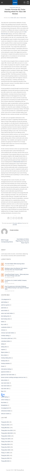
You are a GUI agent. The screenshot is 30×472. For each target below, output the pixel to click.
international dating (6, 369)
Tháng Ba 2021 (5, 422)
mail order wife (5, 388)
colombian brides (5, 341)
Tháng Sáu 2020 (5, 447)
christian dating (5, 335)
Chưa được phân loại (15, 7)
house (2, 366)
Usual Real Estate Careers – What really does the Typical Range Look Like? (17, 275)
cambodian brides (5, 327)
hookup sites (4, 360)
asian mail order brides (7, 313)
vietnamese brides (6, 410)
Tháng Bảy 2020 (5, 444)
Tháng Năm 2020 (5, 450)
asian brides (4, 310)
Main (2, 391)
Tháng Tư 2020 (5, 452)
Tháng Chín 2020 (5, 438)
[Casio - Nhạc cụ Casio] (15, 2)
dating (2, 344)
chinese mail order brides (7, 332)
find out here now (18, 161)
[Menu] (2, 2)
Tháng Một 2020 (5, 461)
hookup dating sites (6, 357)
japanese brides (5, 371)
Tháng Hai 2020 (5, 458)
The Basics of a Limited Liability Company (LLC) (16, 281)
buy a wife (3, 324)
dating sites (4, 346)
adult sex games (5, 305)
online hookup (4, 399)
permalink (15, 224)
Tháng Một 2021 (5, 427)
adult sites (3, 307)
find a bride (4, 355)
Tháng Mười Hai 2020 (7, 430)
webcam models (5, 413)
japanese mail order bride (7, 374)
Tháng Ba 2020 (5, 455)
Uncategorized (5, 408)
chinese (3, 330)
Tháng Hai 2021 (5, 424)
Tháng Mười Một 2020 (7, 433)
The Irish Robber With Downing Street (14, 263)
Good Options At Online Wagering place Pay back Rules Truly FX (22, 240)
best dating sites (5, 316)
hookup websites (5, 363)
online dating (4, 397)
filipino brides (4, 352)
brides (2, 321)
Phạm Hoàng (23, 17)
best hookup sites (5, 319)
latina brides (4, 380)
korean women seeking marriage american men (13, 377)
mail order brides (5, 385)
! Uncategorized (5, 299)
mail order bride (5, 383)
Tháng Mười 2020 (5, 436)
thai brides (3, 402)
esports (3, 349)
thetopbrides (4, 405)
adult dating (4, 302)
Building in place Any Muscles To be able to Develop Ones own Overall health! (16, 269)
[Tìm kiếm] (24, 2)
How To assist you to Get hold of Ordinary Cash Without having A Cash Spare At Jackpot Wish (17, 288)
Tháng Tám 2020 (5, 441)
